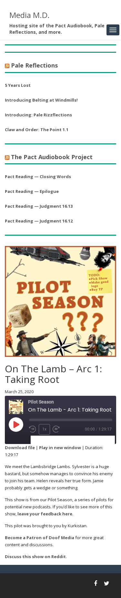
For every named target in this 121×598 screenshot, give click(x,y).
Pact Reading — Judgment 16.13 (39, 206)
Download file (20, 447)
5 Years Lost (18, 85)
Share (69, 440)
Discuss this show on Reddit (35, 556)
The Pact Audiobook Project (52, 157)
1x (44, 429)
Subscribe (44, 440)
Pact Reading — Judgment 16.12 (39, 221)
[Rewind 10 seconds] (32, 429)
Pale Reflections (34, 65)
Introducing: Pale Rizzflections (38, 115)
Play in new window (60, 447)
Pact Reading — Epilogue (32, 191)
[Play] (16, 424)
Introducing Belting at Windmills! (41, 100)
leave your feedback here (44, 514)
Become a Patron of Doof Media (39, 537)
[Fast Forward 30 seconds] (56, 429)
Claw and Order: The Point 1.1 (36, 129)
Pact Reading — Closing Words (38, 176)
